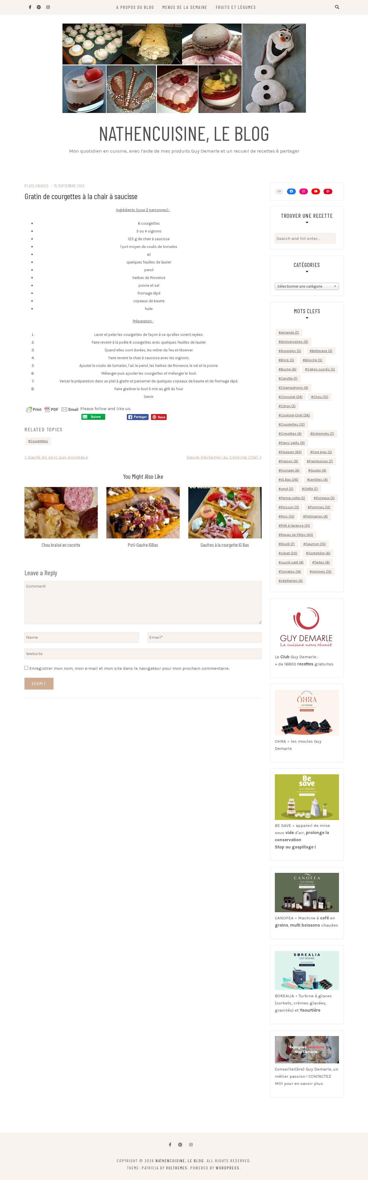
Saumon (316, 544)
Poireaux (325, 498)
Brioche (313, 360)
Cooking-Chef (295, 415)
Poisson (290, 507)
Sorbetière (319, 553)
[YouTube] (315, 191)
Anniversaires (294, 342)
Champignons (294, 388)
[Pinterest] (327, 192)
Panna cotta (293, 498)
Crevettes (291, 434)
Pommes (320, 507)
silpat (289, 553)
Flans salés (293, 443)
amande (290, 332)
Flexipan (291, 452)
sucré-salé (292, 562)
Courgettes (39, 441)
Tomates (291, 571)
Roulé (288, 544)
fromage (290, 470)
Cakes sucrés (321, 369)
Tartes (322, 562)
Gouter (318, 470)
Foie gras (322, 452)
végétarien (292, 581)
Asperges (291, 351)
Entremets (323, 434)
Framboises (321, 461)
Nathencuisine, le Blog (184, 133)
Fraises (289, 461)
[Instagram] (303, 191)
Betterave (322, 351)
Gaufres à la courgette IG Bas (225, 545)
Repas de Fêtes (297, 535)
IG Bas (289, 480)
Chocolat (291, 397)
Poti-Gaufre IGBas (143, 545)
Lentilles (318, 480)
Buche (288, 369)
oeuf (287, 489)
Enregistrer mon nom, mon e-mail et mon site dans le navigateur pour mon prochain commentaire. (129, 668)
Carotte (289, 378)
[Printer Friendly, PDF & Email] (52, 409)
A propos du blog (135, 7)
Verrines (321, 571)
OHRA (311, 489)
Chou (320, 397)
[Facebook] (170, 1144)
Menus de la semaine (185, 7)
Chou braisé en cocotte (61, 545)
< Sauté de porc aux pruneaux (56, 457)
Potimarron (316, 516)
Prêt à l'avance (295, 525)
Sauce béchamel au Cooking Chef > (224, 457)
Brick (287, 360)
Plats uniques (36, 185)
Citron (288, 406)
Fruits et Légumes (236, 7)
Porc (287, 516)
